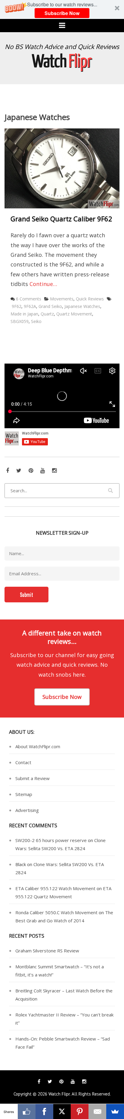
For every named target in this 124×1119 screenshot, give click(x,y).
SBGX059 (20, 321)
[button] (62, 9)
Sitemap (23, 794)
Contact (23, 762)
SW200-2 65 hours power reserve (51, 840)
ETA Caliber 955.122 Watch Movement (55, 888)
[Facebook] (44, 1111)
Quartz (47, 314)
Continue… (43, 283)
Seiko (36, 321)
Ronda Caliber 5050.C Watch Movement (56, 912)
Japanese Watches (82, 306)
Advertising (27, 810)
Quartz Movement (74, 314)
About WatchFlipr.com (37, 746)
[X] (62, 1111)
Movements (61, 299)
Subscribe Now (62, 13)
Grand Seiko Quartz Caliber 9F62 (61, 218)
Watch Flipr (59, 1094)
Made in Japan (24, 314)
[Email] (97, 1111)
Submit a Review (32, 778)
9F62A (30, 306)
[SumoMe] (115, 1111)
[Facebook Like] (27, 1111)
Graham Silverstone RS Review (47, 951)
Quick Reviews (90, 299)
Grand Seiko (50, 306)
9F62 (16, 306)
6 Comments (28, 299)
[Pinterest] (79, 1111)
